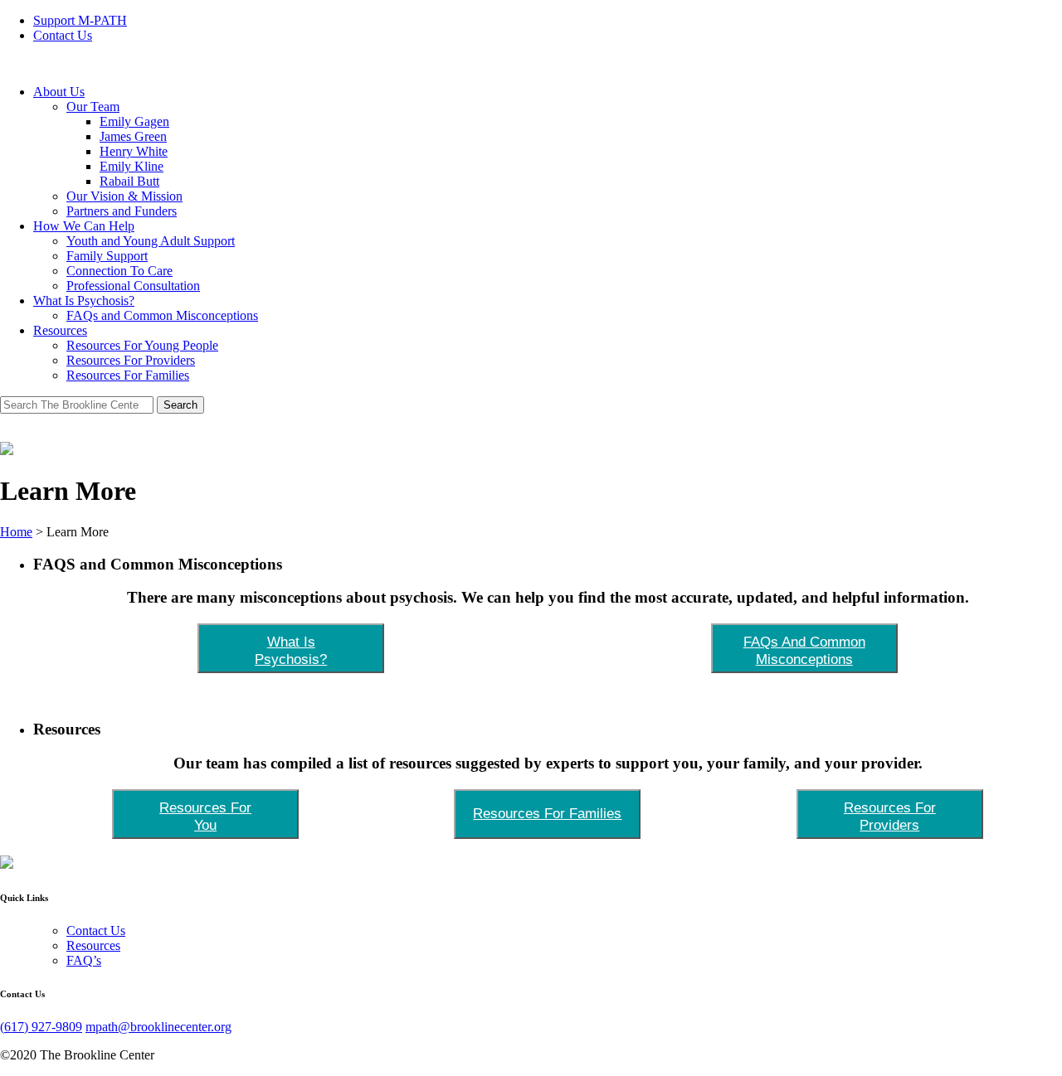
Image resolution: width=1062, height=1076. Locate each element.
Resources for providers (890, 816)
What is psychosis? (291, 650)
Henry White (134, 151)
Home (16, 532)
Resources (60, 330)
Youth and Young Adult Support (150, 241)
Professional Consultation (133, 286)
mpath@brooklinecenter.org (158, 1027)
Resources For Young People (142, 345)
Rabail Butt (129, 181)
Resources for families (547, 813)
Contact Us (62, 35)
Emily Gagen (134, 121)
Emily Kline (131, 166)
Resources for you (205, 816)
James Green (133, 136)
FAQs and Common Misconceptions (162, 315)
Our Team (92, 106)
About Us (59, 92)
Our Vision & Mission (124, 196)
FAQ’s (83, 960)
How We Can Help (83, 226)
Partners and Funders (121, 211)
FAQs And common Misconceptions (804, 650)
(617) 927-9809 (41, 1027)
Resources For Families (127, 375)
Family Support (107, 256)
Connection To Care (119, 271)
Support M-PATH (80, 20)
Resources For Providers (130, 360)
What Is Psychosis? (83, 300)
